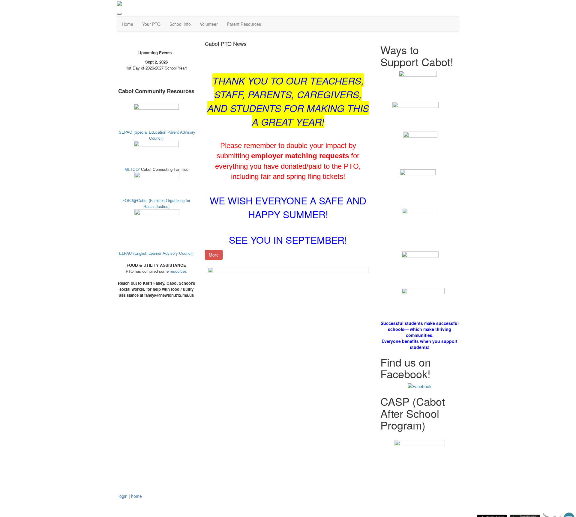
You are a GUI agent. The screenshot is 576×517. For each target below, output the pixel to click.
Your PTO (151, 24)
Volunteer (209, 24)
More (214, 255)
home (136, 496)
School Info (180, 24)
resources (178, 271)
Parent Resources (244, 24)
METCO (131, 169)
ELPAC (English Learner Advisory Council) (156, 253)
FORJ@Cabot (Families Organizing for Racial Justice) (156, 203)
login (123, 496)
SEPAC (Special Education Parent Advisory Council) (157, 135)
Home (127, 24)
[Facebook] (419, 386)
